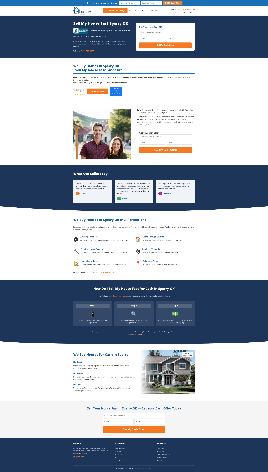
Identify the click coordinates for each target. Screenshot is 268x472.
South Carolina (162, 457)
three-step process (120, 296)
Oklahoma (160, 448)
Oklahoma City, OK (163, 454)
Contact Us (191, 13)
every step (137, 334)
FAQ (185, 13)
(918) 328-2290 (188, 9)
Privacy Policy (146, 469)
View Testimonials (97, 91)
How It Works (134, 11)
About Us (154, 11)
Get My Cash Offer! (172, 3)
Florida (159, 461)
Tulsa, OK (160, 451)
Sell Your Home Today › (115, 11)
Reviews (145, 11)
